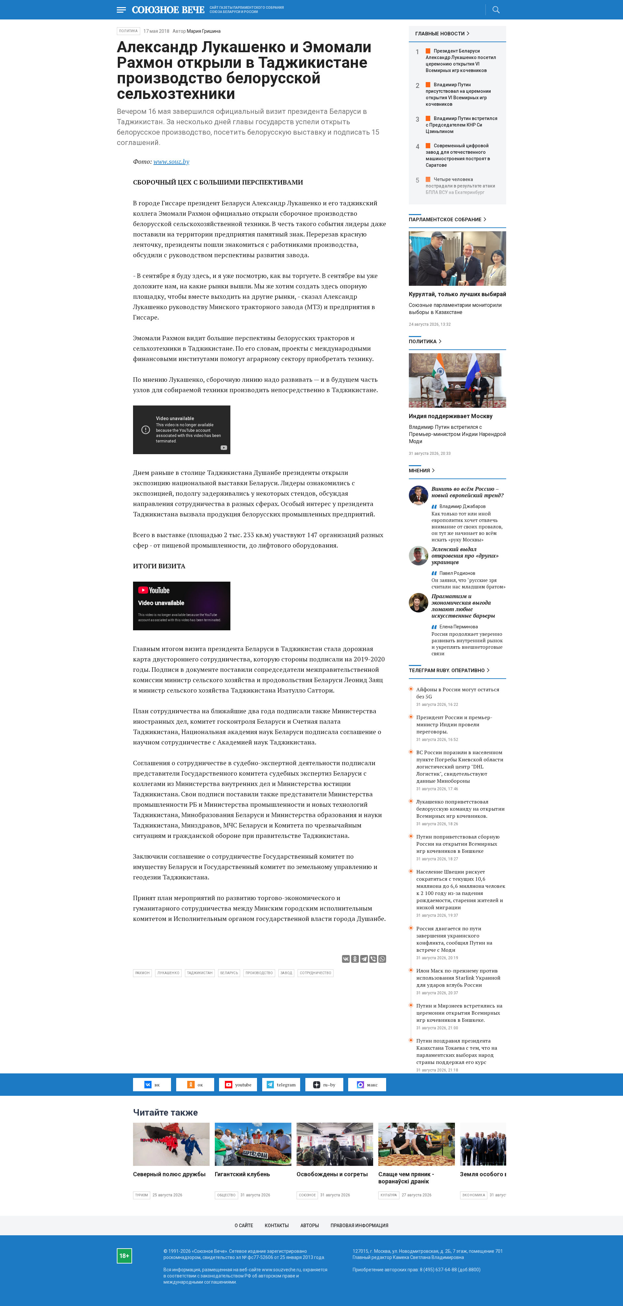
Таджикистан (200, 973)
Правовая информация (359, 1225)
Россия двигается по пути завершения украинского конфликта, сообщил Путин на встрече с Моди (454, 939)
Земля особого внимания (496, 1174)
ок (200, 1085)
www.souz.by (171, 161)
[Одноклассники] (355, 959)
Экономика (473, 1195)
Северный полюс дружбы (169, 1174)
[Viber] (373, 959)
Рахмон (142, 973)
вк (157, 1085)
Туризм (141, 1195)
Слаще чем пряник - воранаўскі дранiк (406, 1178)
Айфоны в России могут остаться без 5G (457, 693)
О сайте (244, 1225)
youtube (243, 1085)
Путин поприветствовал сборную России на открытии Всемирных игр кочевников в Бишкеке (458, 843)
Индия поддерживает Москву (451, 416)
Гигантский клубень (242, 1174)
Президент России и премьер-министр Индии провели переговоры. (454, 724)
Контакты (277, 1225)
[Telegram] (364, 959)
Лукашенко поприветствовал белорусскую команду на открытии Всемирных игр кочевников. (460, 808)
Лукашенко (168, 973)
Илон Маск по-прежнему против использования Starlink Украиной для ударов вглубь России (458, 977)
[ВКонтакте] (346, 959)
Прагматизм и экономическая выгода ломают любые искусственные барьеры (463, 605)
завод (286, 973)
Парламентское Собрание (445, 220)
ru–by (329, 1085)
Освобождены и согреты (332, 1174)
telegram (286, 1085)
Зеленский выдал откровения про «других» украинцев (465, 555)
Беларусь (229, 973)
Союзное (307, 1195)
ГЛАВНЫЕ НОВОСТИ (440, 34)
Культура (389, 1195)
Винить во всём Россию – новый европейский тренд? (468, 492)
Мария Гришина (204, 31)
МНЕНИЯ (419, 471)
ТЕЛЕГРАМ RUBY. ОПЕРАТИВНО (447, 670)
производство (259, 973)
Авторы (309, 1225)
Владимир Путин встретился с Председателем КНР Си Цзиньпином (461, 125)
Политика (128, 31)
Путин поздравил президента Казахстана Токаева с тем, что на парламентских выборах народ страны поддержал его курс (456, 1051)
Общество (226, 1195)
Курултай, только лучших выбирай (457, 294)
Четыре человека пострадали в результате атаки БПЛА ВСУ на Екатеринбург (460, 186)
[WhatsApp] (382, 959)
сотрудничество (315, 973)
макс (372, 1085)
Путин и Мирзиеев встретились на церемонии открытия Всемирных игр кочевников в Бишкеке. (459, 1012)
